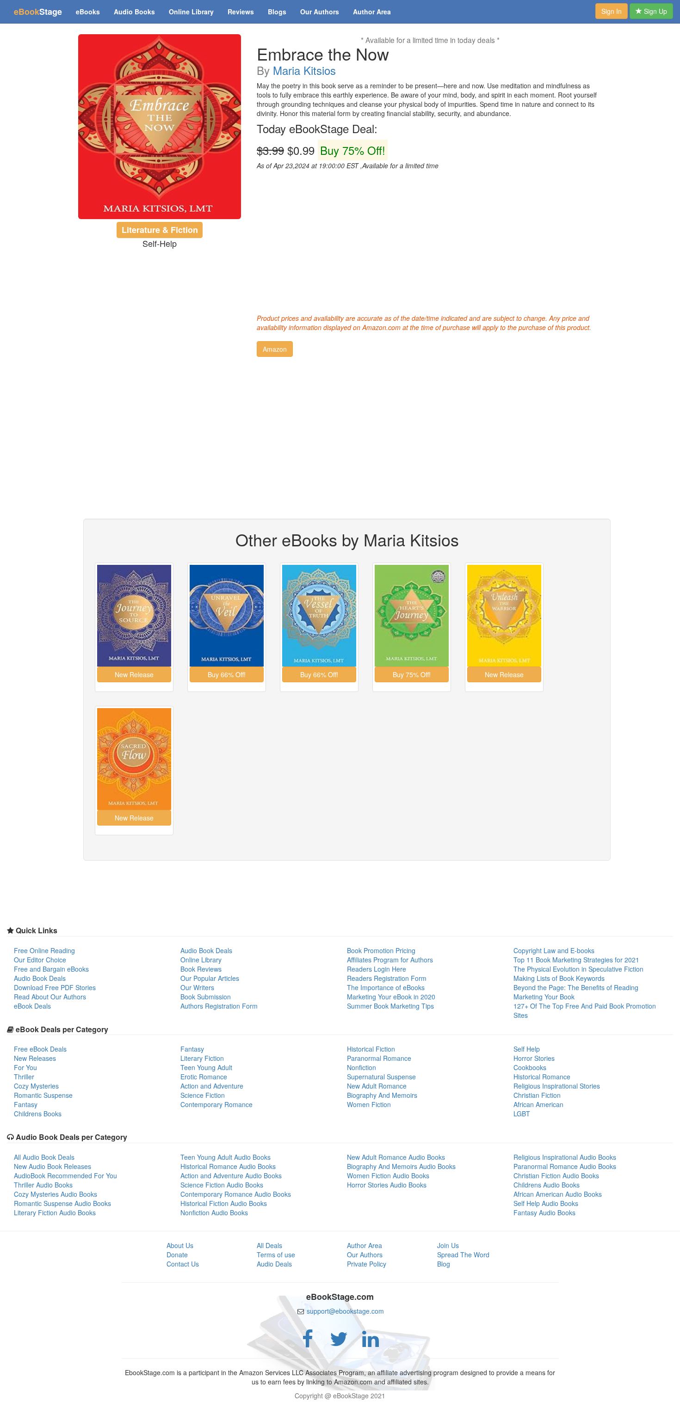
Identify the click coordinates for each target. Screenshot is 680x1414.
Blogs (277, 11)
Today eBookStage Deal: (317, 128)
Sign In (611, 11)
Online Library (191, 11)
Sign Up (654, 11)
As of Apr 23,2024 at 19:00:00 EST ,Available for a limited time (348, 165)
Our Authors (319, 11)
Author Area (372, 11)
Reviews (241, 11)
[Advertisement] (430, 239)
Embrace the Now (323, 53)
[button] (275, 349)
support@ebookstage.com (345, 1311)
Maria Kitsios (304, 70)
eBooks (88, 11)
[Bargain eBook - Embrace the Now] (159, 126)
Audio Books (134, 11)
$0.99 (321, 150)
